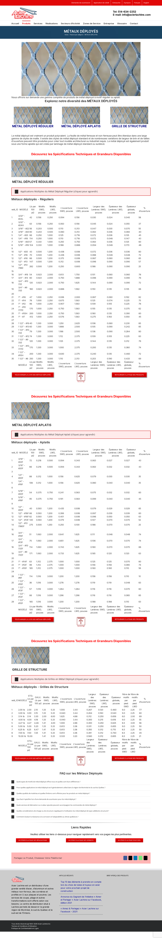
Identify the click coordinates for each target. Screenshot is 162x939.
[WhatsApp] (140, 858)
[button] (142, 23)
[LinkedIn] (135, 858)
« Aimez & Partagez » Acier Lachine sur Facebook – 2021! (80, 910)
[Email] (145, 858)
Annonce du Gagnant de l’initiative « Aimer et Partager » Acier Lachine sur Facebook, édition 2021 (81, 899)
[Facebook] (125, 858)
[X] (130, 858)
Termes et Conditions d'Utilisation (24, 926)
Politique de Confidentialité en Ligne (25, 928)
